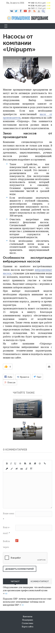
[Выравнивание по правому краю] (34, 463)
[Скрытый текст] (16, 469)
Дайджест (22, 60)
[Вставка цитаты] (21, 469)
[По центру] (30, 463)
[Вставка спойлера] (31, 469)
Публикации (11, 60)
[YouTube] (25, 11)
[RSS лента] (34, 11)
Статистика (27, 623)
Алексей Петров (19, 63)
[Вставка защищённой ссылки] (6, 469)
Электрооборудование (16, 62)
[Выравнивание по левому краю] (25, 463)
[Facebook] (20, 11)
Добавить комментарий (19, 569)
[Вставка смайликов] (39, 463)
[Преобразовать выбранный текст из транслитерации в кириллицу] (26, 469)
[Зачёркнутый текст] (20, 463)
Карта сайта (27, 626)
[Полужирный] (7, 463)
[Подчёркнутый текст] (15, 463)
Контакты (27, 616)
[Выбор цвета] (11, 469)
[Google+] (30, 11)
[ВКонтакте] (11, 11)
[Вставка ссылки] (44, 463)
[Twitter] (16, 11)
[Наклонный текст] (11, 463)
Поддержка (27, 620)
